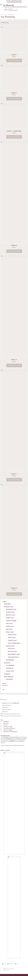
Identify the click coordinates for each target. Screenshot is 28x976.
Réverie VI (14, 588)
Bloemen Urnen (10, 615)
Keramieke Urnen (11, 609)
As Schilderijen (10, 665)
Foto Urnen (9, 623)
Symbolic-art (9, 668)
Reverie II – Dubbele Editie (14, 131)
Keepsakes (7, 604)
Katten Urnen (12, 637)
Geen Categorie (8, 676)
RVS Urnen (11, 648)
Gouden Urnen (10, 612)
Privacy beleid (6, 970)
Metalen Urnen (10, 646)
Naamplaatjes (10, 660)
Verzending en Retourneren (9, 728)
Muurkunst (7, 662)
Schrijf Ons (10, 8)
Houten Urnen (10, 626)
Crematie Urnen (8, 606)
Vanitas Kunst (10, 671)
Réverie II (14, 93)
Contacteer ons (5, 711)
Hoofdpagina (6, 721)
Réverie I (14, 54)
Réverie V (14, 474)
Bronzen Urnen (12, 651)
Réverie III (14, 245)
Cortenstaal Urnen (13, 657)
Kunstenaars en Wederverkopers (10, 731)
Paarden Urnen (12, 640)
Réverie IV (14, 359)
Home (2, 14)
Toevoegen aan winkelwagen (14, 60)
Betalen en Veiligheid (7, 730)
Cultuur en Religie (11, 620)
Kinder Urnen (10, 617)
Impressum (5, 723)
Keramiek (4, 685)
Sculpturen (7, 674)
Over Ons (5, 724)
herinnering (9, 679)
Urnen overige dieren (14, 643)
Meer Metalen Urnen (14, 654)
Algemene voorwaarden (8, 968)
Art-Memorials (4, 703)
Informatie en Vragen (7, 726)
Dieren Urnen (10, 632)
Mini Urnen (9, 629)
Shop (5, 14)
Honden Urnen (12, 634)
